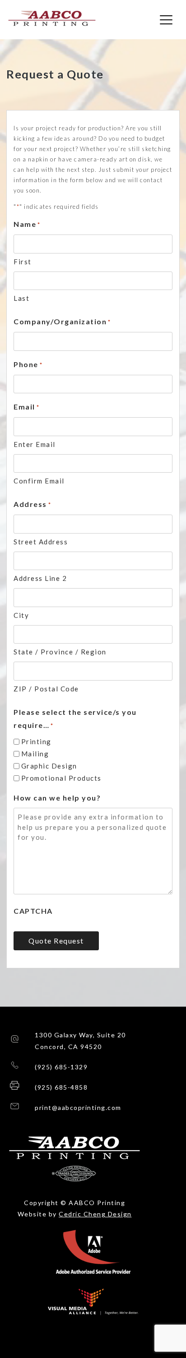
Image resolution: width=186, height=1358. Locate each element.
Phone (28, 364)
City (21, 615)
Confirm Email (39, 481)
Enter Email (35, 444)
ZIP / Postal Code (46, 689)
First (23, 262)
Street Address (41, 542)
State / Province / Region (60, 652)
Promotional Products (61, 778)
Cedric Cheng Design (95, 1214)
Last (21, 298)
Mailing (35, 754)
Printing (36, 741)
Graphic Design (49, 766)
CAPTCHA (33, 911)
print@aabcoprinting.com (78, 1107)
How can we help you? (57, 797)
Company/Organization (62, 321)
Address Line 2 (40, 578)
